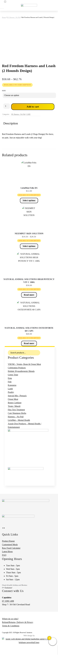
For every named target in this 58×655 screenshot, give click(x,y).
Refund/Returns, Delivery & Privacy (17, 622)
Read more (29, 295)
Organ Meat (13, 399)
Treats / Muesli (14, 406)
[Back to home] (29, 5)
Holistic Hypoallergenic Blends (21, 371)
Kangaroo (12, 385)
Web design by (29, 636)
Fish (9, 382)
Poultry (11, 392)
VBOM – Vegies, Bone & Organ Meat (24, 364)
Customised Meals (10, 544)
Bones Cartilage (14, 403)
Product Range (8, 541)
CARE (28, 114)
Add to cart (33, 106)
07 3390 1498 (8, 601)
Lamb (10, 389)
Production (8, 587)
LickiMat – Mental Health (19, 420)
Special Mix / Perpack (17, 396)
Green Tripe (13, 375)
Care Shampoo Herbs (17, 413)
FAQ (4, 555)
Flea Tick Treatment (16, 410)
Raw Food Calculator (11, 548)
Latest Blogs (7, 551)
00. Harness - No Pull (13, 17)
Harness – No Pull (15, 417)
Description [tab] (10, 123)
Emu (10, 378)
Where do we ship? (10, 619)
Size (4, 90)
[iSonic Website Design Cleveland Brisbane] (29, 640)
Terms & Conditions (10, 626)
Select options (29, 200)
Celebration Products (17, 368)
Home (4, 17)
